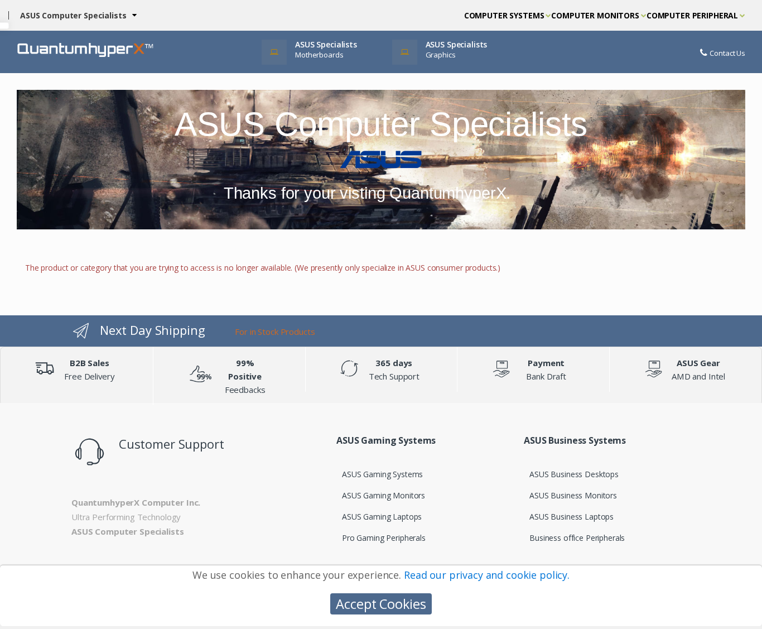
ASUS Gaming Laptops (382, 516)
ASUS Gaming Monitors (383, 495)
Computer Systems (504, 15)
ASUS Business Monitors (573, 495)
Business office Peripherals (577, 537)
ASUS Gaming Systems (382, 474)
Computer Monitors (595, 15)
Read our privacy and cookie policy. (487, 575)
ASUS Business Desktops (574, 474)
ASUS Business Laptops (571, 516)
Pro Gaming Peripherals (384, 537)
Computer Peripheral (692, 15)
